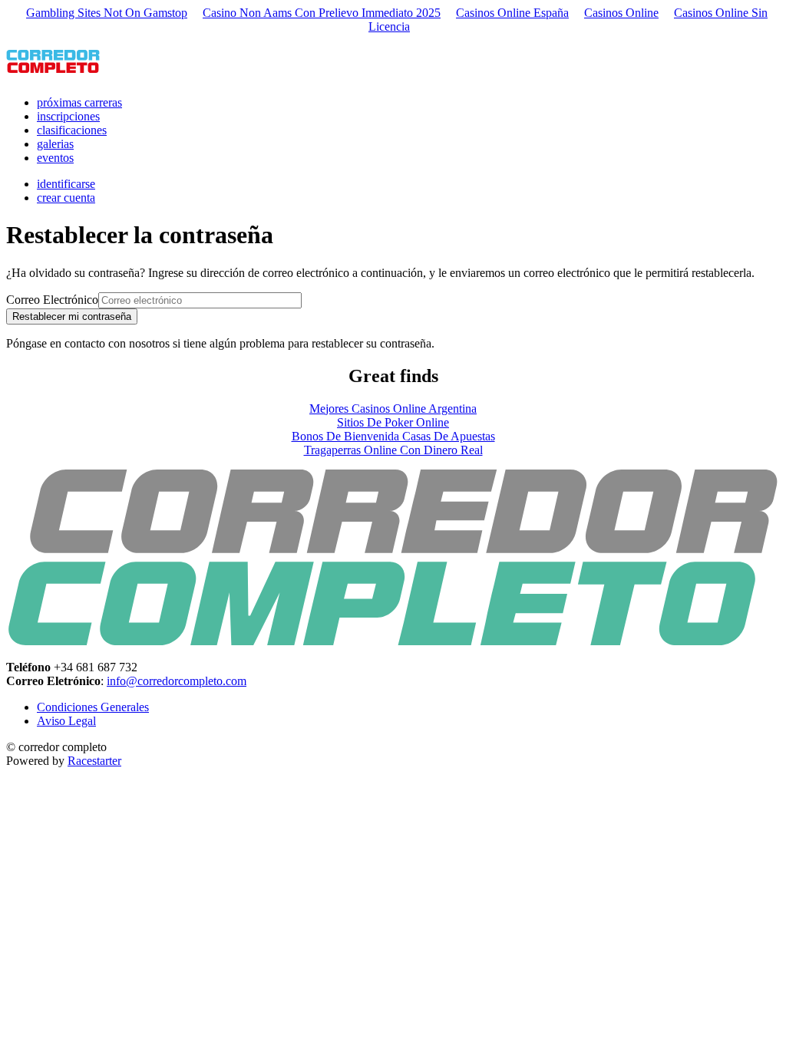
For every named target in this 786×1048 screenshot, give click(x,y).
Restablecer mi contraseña (71, 316)
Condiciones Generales (93, 706)
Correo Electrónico (52, 299)
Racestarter (94, 760)
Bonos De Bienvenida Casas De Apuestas (393, 436)
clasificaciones (72, 130)
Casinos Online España (512, 12)
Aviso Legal (66, 720)
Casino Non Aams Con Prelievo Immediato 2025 (322, 12)
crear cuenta (66, 197)
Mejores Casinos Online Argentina (393, 408)
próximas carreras (79, 102)
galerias (55, 143)
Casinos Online (621, 12)
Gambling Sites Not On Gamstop (106, 12)
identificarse (66, 183)
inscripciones (68, 116)
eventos (55, 157)
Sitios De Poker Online (393, 422)
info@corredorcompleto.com (176, 680)
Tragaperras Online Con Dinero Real (393, 449)
